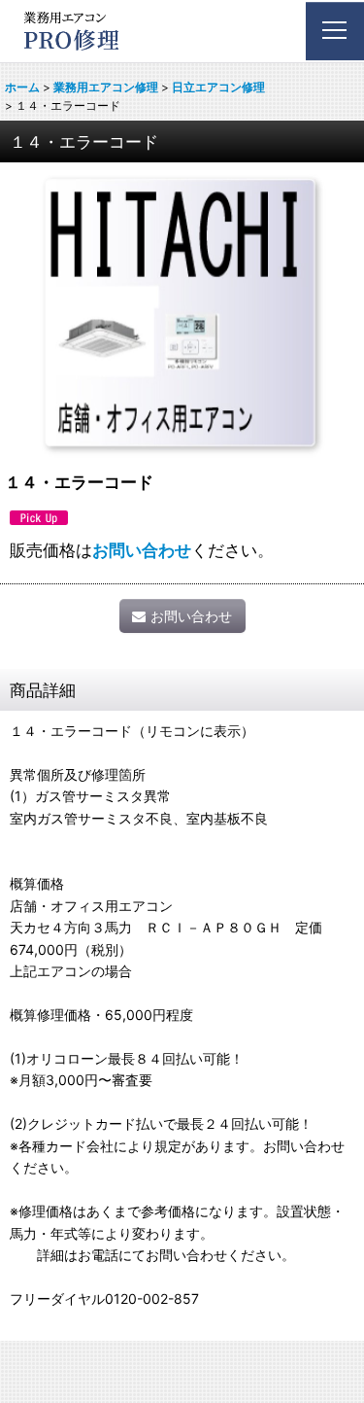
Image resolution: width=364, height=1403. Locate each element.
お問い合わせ (141, 550)
